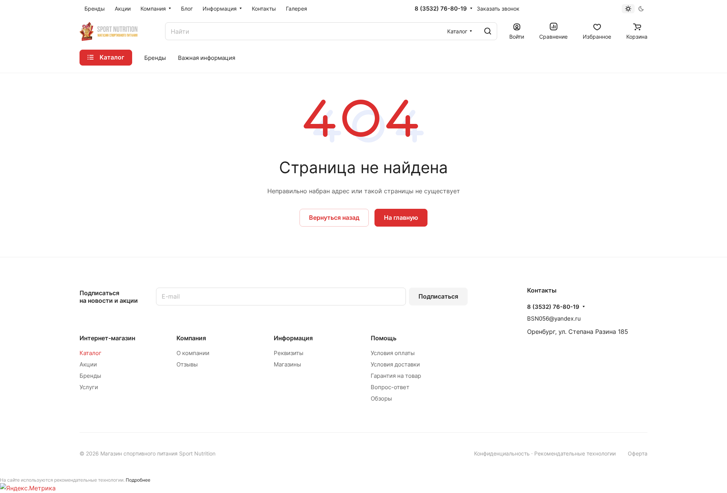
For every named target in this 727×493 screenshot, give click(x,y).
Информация (293, 338)
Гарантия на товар (396, 375)
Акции (88, 364)
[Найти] (487, 31)
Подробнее (138, 480)
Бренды (90, 375)
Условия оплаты (393, 353)
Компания (191, 338)
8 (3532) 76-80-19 (441, 8)
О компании (192, 353)
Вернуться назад (334, 217)
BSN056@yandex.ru (554, 318)
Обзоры (381, 398)
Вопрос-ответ (390, 387)
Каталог (90, 353)
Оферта (637, 453)
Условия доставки (395, 364)
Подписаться (438, 296)
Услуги (89, 387)
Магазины (287, 364)
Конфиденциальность (502, 453)
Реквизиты (288, 353)
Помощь (383, 338)
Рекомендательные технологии (575, 453)
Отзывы (187, 364)
